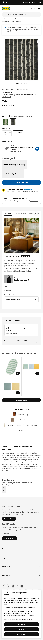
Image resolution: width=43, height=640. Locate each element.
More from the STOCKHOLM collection (15, 89)
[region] (21, 59)
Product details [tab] (20, 213)
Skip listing (5, 485)
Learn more (6, 534)
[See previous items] (4, 488)
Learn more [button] (34, 201)
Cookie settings (21, 634)
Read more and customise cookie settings (18, 619)
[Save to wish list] (39, 42)
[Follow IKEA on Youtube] (22, 586)
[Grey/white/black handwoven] (13, 121)
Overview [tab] (8, 213)
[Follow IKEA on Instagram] (17, 586)
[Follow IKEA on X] (8, 586)
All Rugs (21, 430)
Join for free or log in (13, 191)
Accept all (21, 624)
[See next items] (35, 213)
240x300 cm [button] (6, 97)
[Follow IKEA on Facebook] (3, 586)
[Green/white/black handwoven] (5, 121)
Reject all (21, 629)
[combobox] (21, 14)
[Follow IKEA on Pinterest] (13, 586)
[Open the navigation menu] (39, 8)
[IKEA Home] (6, 8)
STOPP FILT (14, 145)
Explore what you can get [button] (30, 191)
